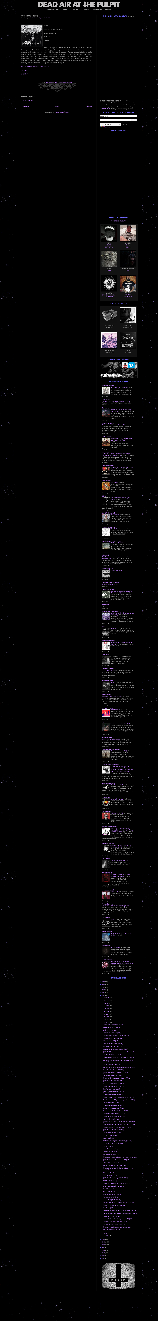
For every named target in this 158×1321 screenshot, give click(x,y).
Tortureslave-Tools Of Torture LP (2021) (115, 1165)
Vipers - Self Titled (108, 1138)
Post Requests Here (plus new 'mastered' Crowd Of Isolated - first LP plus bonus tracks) (121, 830)
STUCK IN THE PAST (108, 959)
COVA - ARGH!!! (106, 436)
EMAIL (109, 245)
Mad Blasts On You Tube (118, 785)
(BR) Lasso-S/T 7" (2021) (111, 1175)
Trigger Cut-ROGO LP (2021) (111, 1230)
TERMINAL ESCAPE (108, 385)
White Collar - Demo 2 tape (118, 529)
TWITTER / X (76, 9)
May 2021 (107, 1017)
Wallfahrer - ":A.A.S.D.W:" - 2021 (111, 696)
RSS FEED (108, 9)
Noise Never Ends (107, 680)
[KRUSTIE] (128, 283)
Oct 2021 (106, 1003)
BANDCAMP (97, 9)
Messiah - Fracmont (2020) (118, 751)
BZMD (104, 496)
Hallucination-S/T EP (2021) (111, 1154)
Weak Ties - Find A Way (110, 1149)
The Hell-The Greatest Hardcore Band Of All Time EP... (119, 1067)
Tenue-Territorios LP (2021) (111, 1027)
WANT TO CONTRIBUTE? (118, 221)
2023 (103, 990)
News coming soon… (117, 570)
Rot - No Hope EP (115, 947)
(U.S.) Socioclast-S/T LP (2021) (112, 1081)
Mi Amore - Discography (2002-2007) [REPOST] (117, 1141)
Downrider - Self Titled (110, 1152)
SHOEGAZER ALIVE (108, 423)
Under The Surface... (108, 668)
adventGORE (106, 859)
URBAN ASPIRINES (108, 465)
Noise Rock (65, 82)
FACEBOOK (128, 247)
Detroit (50, 82)
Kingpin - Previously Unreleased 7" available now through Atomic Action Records (121, 963)
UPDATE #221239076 (108, 670)
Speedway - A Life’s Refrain (110, 584)
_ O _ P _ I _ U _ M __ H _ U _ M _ (111, 541)
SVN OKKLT (105, 654)
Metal (60, 82)
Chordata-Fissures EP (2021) (112, 1194)
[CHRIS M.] (128, 241)
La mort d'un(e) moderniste (110, 764)
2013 (103, 1258)
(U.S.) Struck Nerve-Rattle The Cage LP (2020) (117, 1127)
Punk (70, 82)
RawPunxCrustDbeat (108, 640)
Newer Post (25, 106)
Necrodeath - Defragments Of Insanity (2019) (116, 906)
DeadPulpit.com (53, 9)
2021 (103, 995)
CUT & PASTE (106, 917)
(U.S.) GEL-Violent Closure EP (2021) (114, 1205)
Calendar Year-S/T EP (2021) (111, 1064)
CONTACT (65, 9)
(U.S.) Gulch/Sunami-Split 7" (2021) (114, 1113)
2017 (103, 1247)
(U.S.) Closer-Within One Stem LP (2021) (115, 1072)
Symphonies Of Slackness (110, 611)
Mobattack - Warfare (116, 799)
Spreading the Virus (108, 843)
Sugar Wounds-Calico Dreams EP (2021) (115, 1049)
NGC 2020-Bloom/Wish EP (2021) (113, 1083)
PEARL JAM (114, 891)
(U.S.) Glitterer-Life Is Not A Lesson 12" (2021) (117, 1227)
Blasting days (106, 408)
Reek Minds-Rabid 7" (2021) (111, 1119)
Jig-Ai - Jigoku (114, 482)
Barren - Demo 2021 (109, 1146)
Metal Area (105, 452)
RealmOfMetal (106, 694)
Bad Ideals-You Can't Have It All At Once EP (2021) (118, 1057)
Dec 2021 (107, 998)
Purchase (24, 70)
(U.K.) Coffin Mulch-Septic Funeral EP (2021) (116, 1160)
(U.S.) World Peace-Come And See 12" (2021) (117, 1078)
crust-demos (106, 797)
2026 (103, 981)
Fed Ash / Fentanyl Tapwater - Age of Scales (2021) (119, 1100)
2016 (103, 1250)
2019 (103, 1242)
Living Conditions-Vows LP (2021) (113, 1024)
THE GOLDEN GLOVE (116, 813)
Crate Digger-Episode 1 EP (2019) (113, 1186)
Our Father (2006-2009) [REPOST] (113, 1143)
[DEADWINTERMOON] (128, 266)
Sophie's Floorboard (108, 513)
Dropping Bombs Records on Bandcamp (35, 66)
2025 (103, 984)
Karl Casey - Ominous (109, 1191)
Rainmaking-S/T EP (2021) (111, 1197)
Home (57, 106)
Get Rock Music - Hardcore (110, 583)
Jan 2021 (107, 1236)
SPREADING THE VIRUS (109, 295)
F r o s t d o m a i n (107, 904)
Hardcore (55, 82)
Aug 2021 (107, 1008)
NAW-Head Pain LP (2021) (111, 1041)
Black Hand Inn (106, 481)
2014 (103, 1255)
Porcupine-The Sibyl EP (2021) (112, 1216)
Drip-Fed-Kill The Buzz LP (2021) (113, 1044)
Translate (107, 127)
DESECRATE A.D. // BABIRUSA (119, 387)
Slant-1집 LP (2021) (109, 1172)
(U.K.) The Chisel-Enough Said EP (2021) (115, 1178)
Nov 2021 (107, 1000)
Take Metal (105, 555)
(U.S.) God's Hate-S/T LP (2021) (113, 1132)
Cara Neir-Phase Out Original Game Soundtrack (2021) (119, 1210)
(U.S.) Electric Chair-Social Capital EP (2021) (116, 1035)
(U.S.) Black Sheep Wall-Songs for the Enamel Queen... (120, 1157)
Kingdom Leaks (107, 737)
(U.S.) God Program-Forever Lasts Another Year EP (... (119, 1052)
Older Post (89, 106)
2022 (103, 992)
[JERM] (109, 266)
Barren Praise (106, 945)
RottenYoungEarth (107, 569)
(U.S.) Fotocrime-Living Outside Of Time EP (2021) (118, 1097)
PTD (103, 722)
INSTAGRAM (109, 247)
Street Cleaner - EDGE (109, 1189)
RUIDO (104, 626)
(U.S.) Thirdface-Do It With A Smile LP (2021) (116, 1183)
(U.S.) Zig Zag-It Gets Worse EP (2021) (115, 1221)
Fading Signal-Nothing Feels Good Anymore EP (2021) (120, 1213)
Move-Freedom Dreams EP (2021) (113, 1070)
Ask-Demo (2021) (108, 1208)
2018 (103, 1245)
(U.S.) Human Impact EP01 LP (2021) (114, 1116)
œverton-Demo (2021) (110, 1180)
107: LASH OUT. (115, 710)
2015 (103, 1253)
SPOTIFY (87, 9)
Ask (47, 82)
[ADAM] (109, 241)
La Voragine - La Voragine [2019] (120, 860)
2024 (103, 987)
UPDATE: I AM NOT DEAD (118, 543)
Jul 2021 (106, 1011)
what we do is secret (108, 527)
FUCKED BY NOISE (107, 873)
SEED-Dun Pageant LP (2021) (112, 1200)
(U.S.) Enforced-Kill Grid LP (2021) (113, 1130)
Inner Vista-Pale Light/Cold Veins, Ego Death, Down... (119, 1124)
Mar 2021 (107, 1022)
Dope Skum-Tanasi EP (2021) (112, 1033)
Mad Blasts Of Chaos (108, 783)
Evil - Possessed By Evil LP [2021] (120, 724)
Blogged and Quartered (109, 826)
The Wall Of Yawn (107, 708)
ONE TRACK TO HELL (108, 589)
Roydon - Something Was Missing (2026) (114, 425)
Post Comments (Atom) (61, 112)
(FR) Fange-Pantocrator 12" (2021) (113, 1092)
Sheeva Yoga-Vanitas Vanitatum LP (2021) (116, 1111)
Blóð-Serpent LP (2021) (110, 1030)
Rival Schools (114, 515)
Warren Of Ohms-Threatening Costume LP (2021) (118, 1219)
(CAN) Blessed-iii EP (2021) (111, 1089)
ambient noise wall (108, 890)
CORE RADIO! (106, 399)
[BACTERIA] (109, 291)
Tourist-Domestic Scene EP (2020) (113, 1108)
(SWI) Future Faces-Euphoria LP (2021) (115, 1094)
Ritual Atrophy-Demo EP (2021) (112, 1075)
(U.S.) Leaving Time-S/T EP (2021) (113, 1086)
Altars (112, 919)
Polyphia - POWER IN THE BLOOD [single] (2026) (116, 401)
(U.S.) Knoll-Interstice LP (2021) (112, 1038)
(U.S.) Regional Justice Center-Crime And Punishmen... (120, 1122)
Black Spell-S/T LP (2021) (111, 1162)
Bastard (113, 682)
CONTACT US (106, 109)
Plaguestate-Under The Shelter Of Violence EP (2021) (119, 1202)
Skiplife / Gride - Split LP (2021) (112, 1046)
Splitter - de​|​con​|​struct (110, 1135)
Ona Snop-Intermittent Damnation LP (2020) (116, 1105)
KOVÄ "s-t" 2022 (115, 628)
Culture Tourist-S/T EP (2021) (112, 1054)
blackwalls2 (105, 604)
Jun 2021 (107, 1014)
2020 (103, 1239)
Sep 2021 (107, 1006)
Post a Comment (28, 100)
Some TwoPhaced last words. (111, 739)
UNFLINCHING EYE (107, 811)
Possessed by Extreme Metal (111, 749)
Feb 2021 (107, 1233)
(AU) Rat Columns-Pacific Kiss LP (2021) (115, 1224)
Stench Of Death (107, 931)
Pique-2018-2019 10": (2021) (111, 1103)
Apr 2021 (107, 1019)
